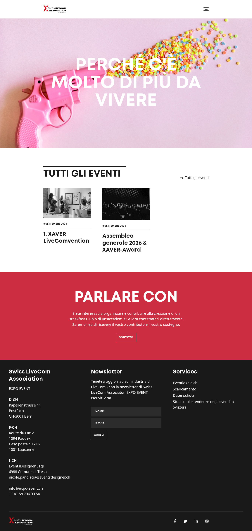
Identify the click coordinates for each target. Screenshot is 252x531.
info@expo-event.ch (26, 488)
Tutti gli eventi (197, 178)
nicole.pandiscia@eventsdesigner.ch (39, 477)
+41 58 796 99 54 (26, 493)
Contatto (126, 337)
